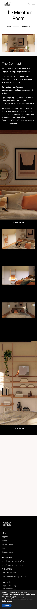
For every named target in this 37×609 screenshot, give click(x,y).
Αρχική (5, 537)
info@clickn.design (9, 586)
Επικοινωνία (7, 552)
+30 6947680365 (9, 589)
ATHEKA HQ (7, 569)
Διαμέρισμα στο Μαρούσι (12, 565)
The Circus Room (9, 573)
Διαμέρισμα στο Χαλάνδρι (13, 561)
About (4, 540)
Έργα (4, 548)
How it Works (7, 544)
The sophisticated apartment (14, 576)
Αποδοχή (6, 605)
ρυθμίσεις (8, 602)
